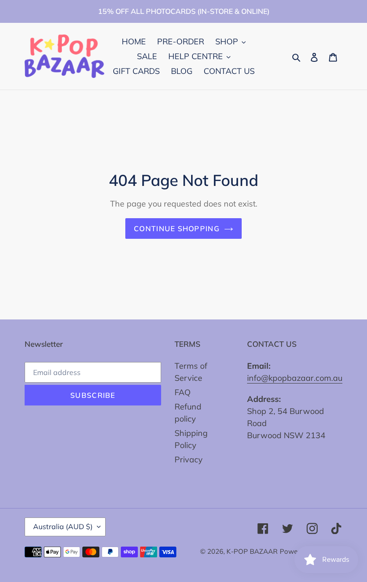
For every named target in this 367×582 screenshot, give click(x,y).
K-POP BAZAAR (251, 551)
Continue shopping (177, 228)
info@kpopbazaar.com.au (294, 378)
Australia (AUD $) (63, 526)
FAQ (183, 392)
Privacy (189, 459)
